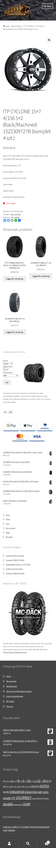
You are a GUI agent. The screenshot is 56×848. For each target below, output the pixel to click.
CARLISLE (35, 786)
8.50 (21, 781)
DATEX (44, 786)
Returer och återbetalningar (19, 691)
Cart (7, 524)
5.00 (10, 781)
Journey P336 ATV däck (15, 560)
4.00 (6, 781)
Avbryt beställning (14, 696)
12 (38, 780)
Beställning (11, 686)
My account (10, 528)
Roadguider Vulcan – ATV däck (18, 564)
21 (13, 787)
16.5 (5, 786)
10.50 (32, 781)
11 (35, 781)
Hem (8, 26)
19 (9, 787)
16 (50, 781)
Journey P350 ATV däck (15, 573)
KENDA (34, 798)
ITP (12, 217)
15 (47, 781)
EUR (5, 412)
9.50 (25, 781)
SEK (10, 412)
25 (21, 787)
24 (19, 786)
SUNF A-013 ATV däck (14, 569)
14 (44, 781)
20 (11, 786)
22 (15, 786)
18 (7, 787)
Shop (8, 519)
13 (41, 781)
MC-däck (10, 701)
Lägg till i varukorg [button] (14, 278)
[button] (49, 40)
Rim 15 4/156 (16, 26)
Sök (28, 843)
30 (28, 787)
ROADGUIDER (18, 805)
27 (25, 787)
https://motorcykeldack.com (15, 652)
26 (23, 786)
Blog (8, 532)
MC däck (9, 537)
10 (28, 781)
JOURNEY (23, 797)
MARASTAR (39, 798)
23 (17, 787)
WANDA (11, 830)
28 (27, 787)
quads (16, 217)
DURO (6, 792)
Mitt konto (9, 843)
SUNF (26, 804)
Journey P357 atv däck (15, 556)
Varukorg (43, 841)
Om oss (9, 706)
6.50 (14, 781)
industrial (17, 791)
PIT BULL (46, 798)
